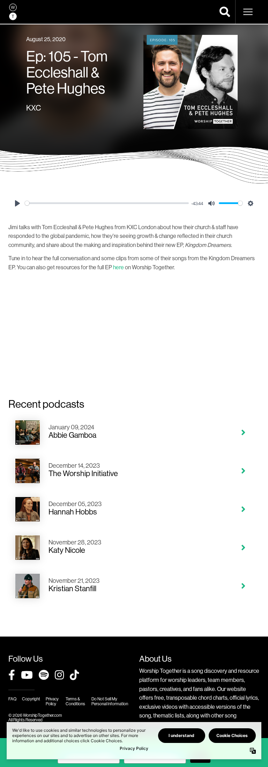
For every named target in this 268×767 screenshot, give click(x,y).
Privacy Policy (52, 701)
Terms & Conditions (75, 701)
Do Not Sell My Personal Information (109, 701)
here (118, 267)
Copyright (31, 698)
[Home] (12, 12)
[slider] (107, 203)
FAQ (12, 698)
